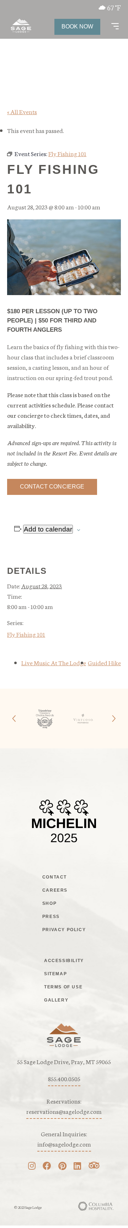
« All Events (22, 111)
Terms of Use (63, 986)
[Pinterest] (62, 1166)
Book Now (77, 26)
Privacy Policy (64, 929)
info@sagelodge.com (64, 1143)
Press (51, 916)
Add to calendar (48, 529)
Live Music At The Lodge (53, 662)
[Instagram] (32, 1166)
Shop (49, 903)
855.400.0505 (64, 1078)
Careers (55, 890)
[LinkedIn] (77, 1166)
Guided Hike (104, 662)
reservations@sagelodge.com (64, 1111)
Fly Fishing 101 (26, 634)
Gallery (56, 1000)
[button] (115, 27)
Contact (54, 877)
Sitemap (55, 973)
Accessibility (64, 960)
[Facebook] (47, 1166)
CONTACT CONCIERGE (52, 487)
